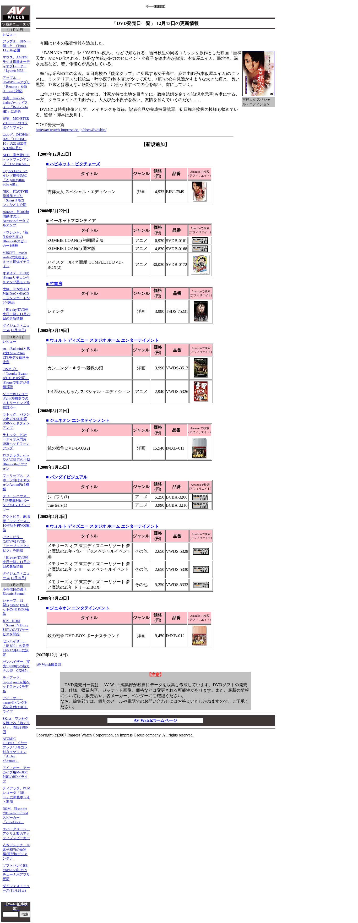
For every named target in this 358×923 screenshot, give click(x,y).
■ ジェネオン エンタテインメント (78, 420)
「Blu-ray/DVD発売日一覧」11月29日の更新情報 (16, 314)
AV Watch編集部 (49, 665)
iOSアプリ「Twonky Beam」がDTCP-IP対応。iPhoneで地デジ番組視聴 (16, 378)
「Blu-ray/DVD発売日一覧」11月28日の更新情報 (16, 562)
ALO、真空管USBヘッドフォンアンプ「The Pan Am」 (16, 159)
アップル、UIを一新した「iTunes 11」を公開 (16, 46)
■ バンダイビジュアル (67, 477)
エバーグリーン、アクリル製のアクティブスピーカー (16, 833)
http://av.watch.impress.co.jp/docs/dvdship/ (71, 130)
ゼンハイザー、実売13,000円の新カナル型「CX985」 (16, 666)
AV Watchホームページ (155, 720)
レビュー (9, 34)
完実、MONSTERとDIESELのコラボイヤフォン (16, 123)
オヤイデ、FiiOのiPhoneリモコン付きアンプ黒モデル (16, 277)
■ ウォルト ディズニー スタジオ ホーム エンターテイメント (102, 340)
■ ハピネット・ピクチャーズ (73, 164)
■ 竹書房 (54, 283)
